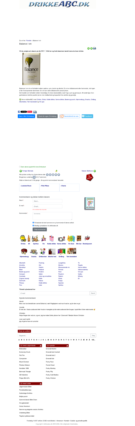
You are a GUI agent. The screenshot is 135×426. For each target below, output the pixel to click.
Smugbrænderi (24, 403)
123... (93, 340)
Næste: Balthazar (87, 171)
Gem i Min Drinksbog (26, 116)
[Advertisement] (57, 23)
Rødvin (60, 276)
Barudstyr (22, 267)
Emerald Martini (51, 349)
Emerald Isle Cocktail (53, 352)
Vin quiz (41, 102)
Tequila (80, 265)
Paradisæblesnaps (25, 390)
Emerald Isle (50, 358)
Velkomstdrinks (83, 269)
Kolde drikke (51, 99)
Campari (22, 274)
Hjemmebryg (80, 99)
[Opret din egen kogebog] (89, 203)
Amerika (22, 265)
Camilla (21, 307)
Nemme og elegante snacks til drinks (31, 409)
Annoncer (60, 421)
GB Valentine (23, 375)
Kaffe (40, 278)
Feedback (88, 116)
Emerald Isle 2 (50, 355)
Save (30, 111)
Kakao (41, 280)
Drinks (39, 99)
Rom (60, 272)
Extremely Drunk (24, 352)
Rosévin (61, 274)
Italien (41, 274)
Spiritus (60, 285)
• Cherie (63, 186)
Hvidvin (41, 272)
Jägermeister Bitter (25, 387)
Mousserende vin (64, 267)
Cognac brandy (24, 278)
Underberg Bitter (24, 413)
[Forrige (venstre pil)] (88, 48)
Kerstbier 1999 (24, 368)
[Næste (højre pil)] (91, 48)
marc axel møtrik (24, 319)
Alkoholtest (22, 102)
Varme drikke (59, 99)
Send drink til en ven (71, 116)
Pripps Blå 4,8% (24, 378)
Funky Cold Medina (52, 375)
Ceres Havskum (24, 406)
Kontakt (66, 421)
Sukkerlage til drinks (25, 393)
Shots (44, 99)
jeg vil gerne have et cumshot (28, 321)
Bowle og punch (70, 99)
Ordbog (93, 99)
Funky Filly (49, 371)
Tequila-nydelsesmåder (26, 416)
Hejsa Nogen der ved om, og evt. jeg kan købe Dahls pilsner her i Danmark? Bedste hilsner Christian (51, 315)
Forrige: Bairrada (27, 171)
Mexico (60, 265)
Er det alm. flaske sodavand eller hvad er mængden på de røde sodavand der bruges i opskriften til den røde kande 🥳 (57, 309)
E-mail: (21, 205)
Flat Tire (22, 355)
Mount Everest (24, 362)
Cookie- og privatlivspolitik (78, 421)
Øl (78, 278)
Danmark (22, 280)
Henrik (21, 301)
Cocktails (22, 276)
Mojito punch (23, 396)
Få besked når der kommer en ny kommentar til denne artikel (54, 223)
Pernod (60, 269)
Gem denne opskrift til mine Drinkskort (33, 167)
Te (79, 263)
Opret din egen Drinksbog (47, 116)
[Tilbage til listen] (56, 171)
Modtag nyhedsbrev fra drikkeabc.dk (46, 226)
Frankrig (41, 263)
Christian (22, 313)
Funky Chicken (51, 378)
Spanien (61, 283)
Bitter (21, 269)
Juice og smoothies (45, 276)
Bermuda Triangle (25, 371)
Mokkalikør (22, 349)
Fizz (20, 285)
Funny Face (49, 362)
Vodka (80, 274)
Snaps (60, 280)
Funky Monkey (51, 368)
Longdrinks (62, 263)
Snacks (87, 99)
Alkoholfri (22, 263)
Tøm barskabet (32, 102)
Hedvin (41, 267)
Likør (40, 285)
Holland (41, 269)
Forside (28, 40)
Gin (40, 265)
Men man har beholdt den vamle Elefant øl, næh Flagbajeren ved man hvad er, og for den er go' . (50, 303)
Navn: (21, 200)
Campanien (23, 358)
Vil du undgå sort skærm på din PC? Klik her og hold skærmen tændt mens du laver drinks (51, 51)
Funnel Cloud (50, 365)
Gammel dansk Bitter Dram (28, 400)
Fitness (21, 283)
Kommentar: (23, 213)
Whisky (80, 276)
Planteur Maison (24, 365)
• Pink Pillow (44, 186)
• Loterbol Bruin (25, 186)
